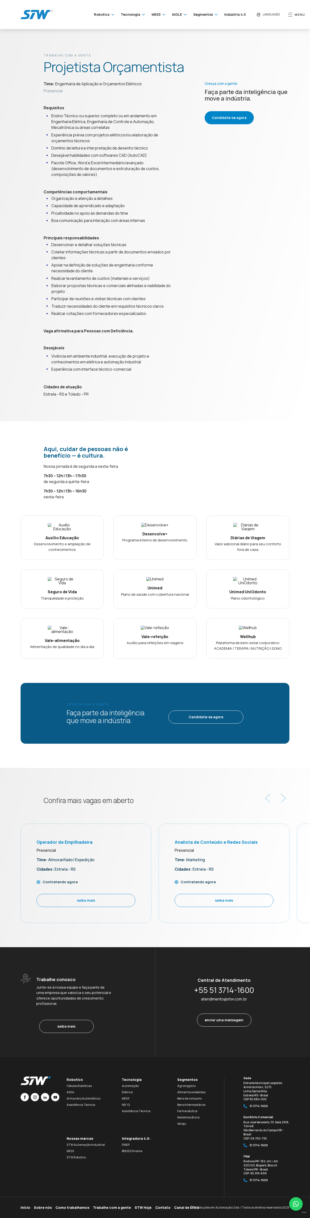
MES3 (125, 1098)
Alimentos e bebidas (191, 1092)
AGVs (70, 1092)
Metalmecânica (188, 1117)
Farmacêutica (187, 1111)
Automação (130, 1086)
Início (25, 1207)
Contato (162, 1207)
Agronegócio (186, 1086)
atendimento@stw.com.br (224, 999)
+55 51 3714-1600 (224, 990)
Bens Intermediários (191, 1105)
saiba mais (66, 1026)
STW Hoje (143, 1207)
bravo (304, 1212)
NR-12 (126, 1105)
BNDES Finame (132, 1151)
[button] (268, 798)
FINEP (126, 1145)
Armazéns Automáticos (83, 1098)
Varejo (181, 1124)
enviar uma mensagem (224, 1020)
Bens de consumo (189, 1098)
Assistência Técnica (81, 1105)
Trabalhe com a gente (112, 1207)
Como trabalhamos (72, 1207)
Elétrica (127, 1092)
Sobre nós (43, 1207)
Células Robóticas (79, 1086)
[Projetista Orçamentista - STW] (37, 14)
